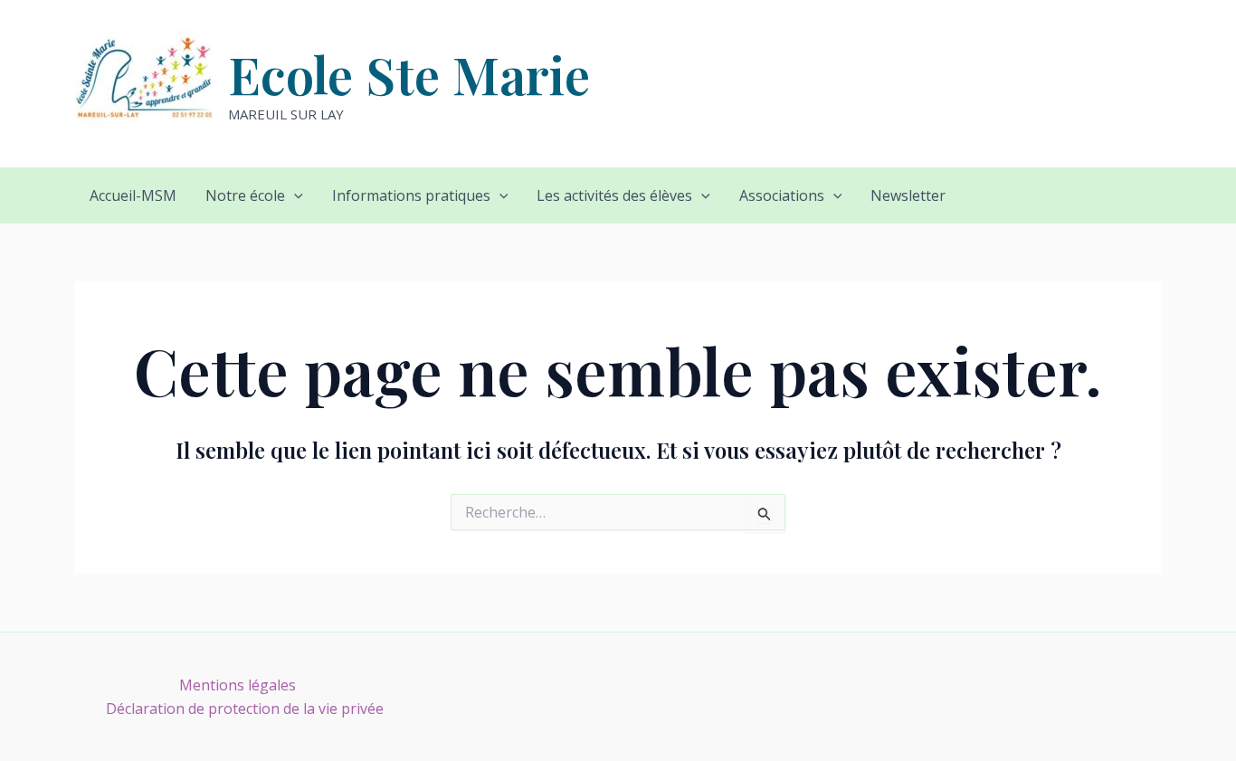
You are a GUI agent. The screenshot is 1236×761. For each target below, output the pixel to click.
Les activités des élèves (614, 195)
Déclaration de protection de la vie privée (245, 708)
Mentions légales (237, 685)
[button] (294, 195)
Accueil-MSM (133, 195)
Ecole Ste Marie (409, 73)
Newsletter (908, 195)
